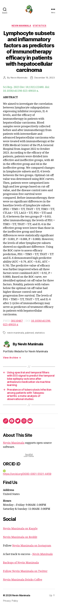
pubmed (29, 332)
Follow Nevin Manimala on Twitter (25, 571)
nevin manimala (15, 332)
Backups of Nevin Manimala (21, 562)
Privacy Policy (10, 600)
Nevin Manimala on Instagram (31, 545)
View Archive (12, 357)
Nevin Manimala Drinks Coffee (22, 579)
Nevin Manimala (21, 25)
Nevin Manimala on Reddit (20, 537)
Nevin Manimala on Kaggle (20, 528)
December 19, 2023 (44, 77)
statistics (39, 332)
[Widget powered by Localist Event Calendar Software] (29, 455)
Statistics (39, 25)
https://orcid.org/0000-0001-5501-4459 (27, 473)
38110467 (17, 321)
